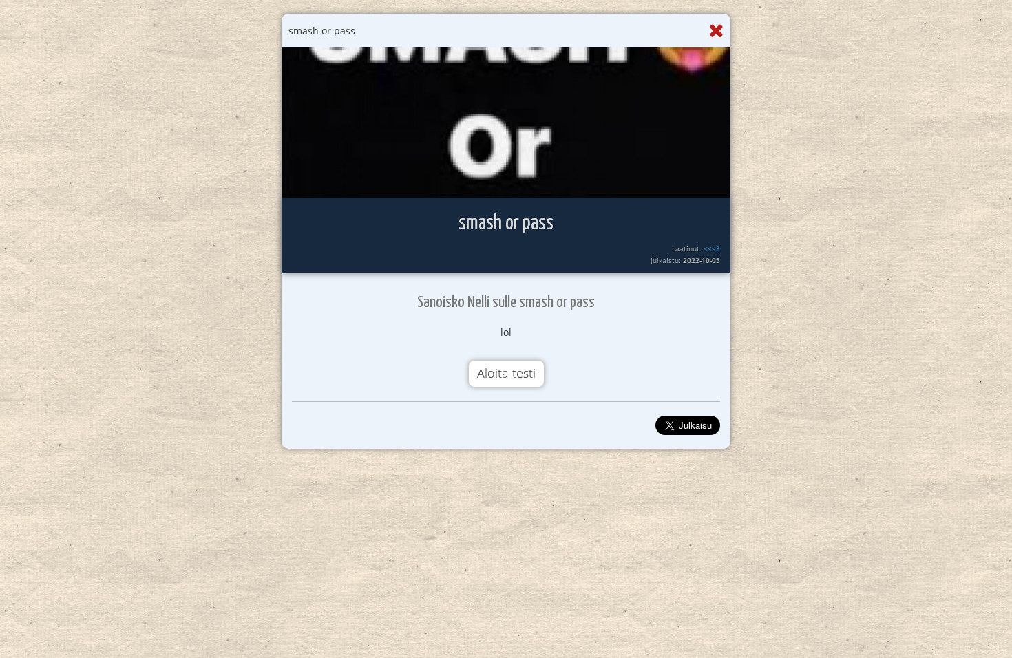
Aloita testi (506, 373)
